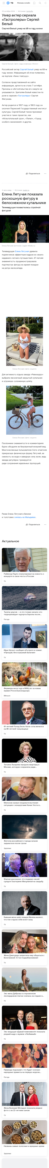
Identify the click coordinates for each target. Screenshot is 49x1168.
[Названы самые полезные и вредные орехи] (24, 1138)
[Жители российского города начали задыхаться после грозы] (24, 833)
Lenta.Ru (29, 11)
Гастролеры (24, 95)
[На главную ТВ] (11, 3)
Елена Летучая (22, 251)
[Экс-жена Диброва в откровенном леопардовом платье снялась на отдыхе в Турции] (24, 985)
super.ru (26, 190)
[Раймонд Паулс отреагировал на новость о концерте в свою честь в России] (24, 566)
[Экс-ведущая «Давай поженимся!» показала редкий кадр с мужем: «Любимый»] (24, 1024)
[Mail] (8, 3)
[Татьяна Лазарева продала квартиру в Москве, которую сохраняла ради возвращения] (24, 756)
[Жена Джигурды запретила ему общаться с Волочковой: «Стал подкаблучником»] (24, 947)
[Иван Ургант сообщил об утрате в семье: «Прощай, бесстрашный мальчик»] (24, 642)
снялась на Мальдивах (25, 517)
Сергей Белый (27, 69)
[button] (24, 47)
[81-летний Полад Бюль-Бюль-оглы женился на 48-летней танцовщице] (24, 718)
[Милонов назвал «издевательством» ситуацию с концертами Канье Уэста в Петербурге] (24, 795)
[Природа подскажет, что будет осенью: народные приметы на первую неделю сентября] (24, 1062)
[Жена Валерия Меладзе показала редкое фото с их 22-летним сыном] (24, 1100)
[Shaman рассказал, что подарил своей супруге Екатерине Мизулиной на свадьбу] (24, 871)
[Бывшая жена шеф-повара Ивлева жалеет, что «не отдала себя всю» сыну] (24, 909)
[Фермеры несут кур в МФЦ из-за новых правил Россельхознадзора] (24, 680)
